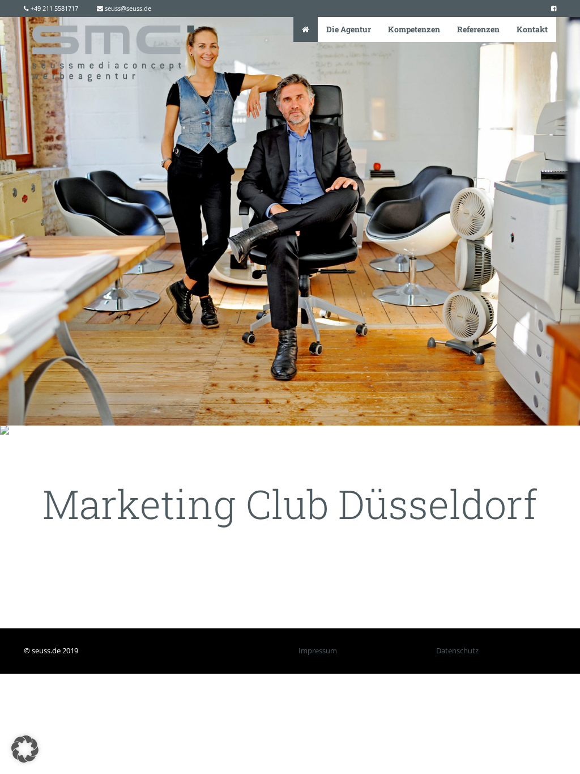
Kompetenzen (414, 29)
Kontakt (532, 29)
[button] (25, 749)
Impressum (317, 650)
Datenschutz (457, 650)
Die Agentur (348, 29)
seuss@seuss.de (127, 8)
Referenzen (478, 29)
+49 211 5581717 (53, 8)
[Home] (305, 29)
